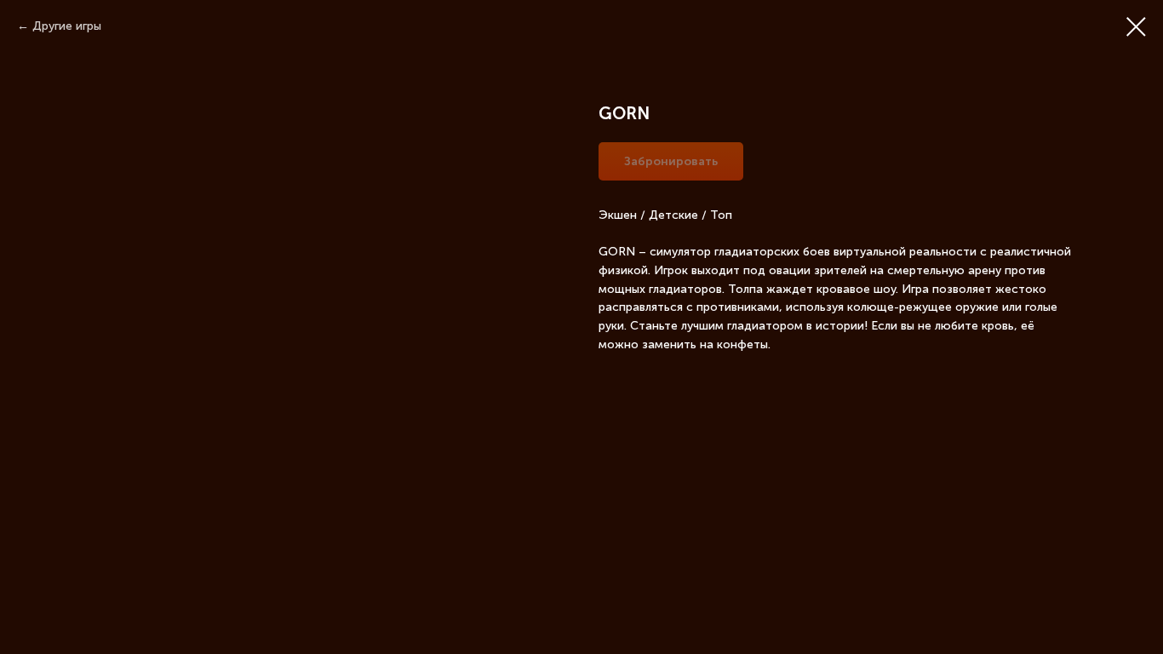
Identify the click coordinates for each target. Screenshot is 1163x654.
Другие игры (66, 26)
